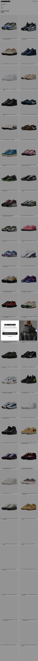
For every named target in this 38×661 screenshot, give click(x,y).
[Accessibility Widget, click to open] (36, 330)
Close (2, 321)
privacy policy (10, 336)
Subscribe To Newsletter (10, 333)
